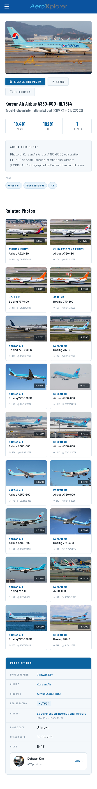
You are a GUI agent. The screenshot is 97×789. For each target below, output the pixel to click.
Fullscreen (20, 92)
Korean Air (14, 185)
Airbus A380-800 (35, 185)
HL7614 (44, 703)
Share (57, 81)
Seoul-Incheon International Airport (61, 713)
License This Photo (25, 81)
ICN (52, 185)
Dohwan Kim (45, 674)
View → (79, 761)
